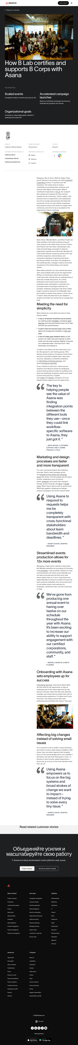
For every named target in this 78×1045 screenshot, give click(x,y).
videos (42, 378)
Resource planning (34, 922)
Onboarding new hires (44, 685)
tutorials (51, 378)
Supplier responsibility (35, 992)
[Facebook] (42, 1028)
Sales (52, 915)
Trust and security (34, 985)
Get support (11, 961)
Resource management (14, 933)
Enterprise (10, 919)
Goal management (34, 908)
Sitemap (10, 995)
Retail (52, 922)
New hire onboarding (34, 912)
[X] (32, 1028)
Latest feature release (13, 905)
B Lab (58, 192)
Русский (40, 1021)
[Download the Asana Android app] (45, 1040)
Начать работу (63, 3)
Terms (36, 1033)
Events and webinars (13, 978)
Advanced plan (11, 915)
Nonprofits (54, 936)
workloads (45, 481)
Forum (9, 971)
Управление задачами (35, 933)
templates (55, 321)
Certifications (11, 968)
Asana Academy (12, 964)
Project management (13, 929)
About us (31, 957)
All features (11, 902)
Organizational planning (35, 915)
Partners (10, 992)
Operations (54, 905)
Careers (31, 968)
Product (53, 912)
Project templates (12, 982)
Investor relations (34, 982)
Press (30, 978)
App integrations (12, 922)
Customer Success (12, 985)
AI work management (13, 926)
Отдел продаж (27, 868)
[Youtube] (45, 1028)
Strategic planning (34, 926)
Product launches (34, 919)
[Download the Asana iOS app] (32, 1040)
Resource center (12, 975)
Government (54, 926)
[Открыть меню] (71, 3)
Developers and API (13, 989)
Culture (31, 975)
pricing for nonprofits (49, 363)
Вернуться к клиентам (13, 10)
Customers (32, 964)
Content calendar (34, 902)
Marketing (54, 902)
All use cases (32, 936)
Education (54, 929)
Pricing (9, 908)
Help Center (11, 957)
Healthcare (54, 919)
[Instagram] (39, 1028)
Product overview (12, 898)
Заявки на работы (10, 154)
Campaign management (35, 898)
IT (51, 908)
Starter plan (11, 912)
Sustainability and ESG (35, 995)
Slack (60, 484)
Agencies (53, 940)
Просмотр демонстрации (47, 868)
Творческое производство (12, 162)
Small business (55, 898)
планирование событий (11, 158)
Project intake (33, 929)
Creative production (34, 905)
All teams (53, 943)
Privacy (31, 989)
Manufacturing (55, 933)
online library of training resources (50, 361)
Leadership (32, 961)
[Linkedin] (35, 1028)
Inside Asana (32, 971)
